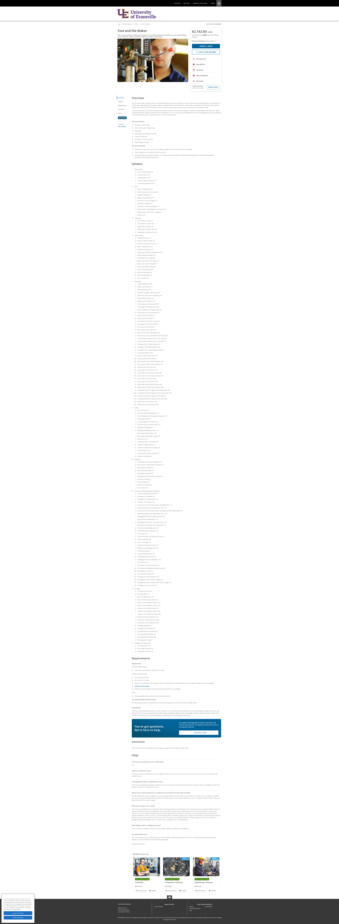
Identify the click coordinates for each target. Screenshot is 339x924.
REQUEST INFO (213, 87)
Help (190, 910)
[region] (18, 908)
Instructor (121, 109)
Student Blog (208, 906)
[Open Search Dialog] (218, 3)
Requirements (122, 105)
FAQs (119, 113)
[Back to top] (169, 904)
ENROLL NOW (206, 46)
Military (191, 906)
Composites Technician (174, 882)
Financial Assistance (194, 908)
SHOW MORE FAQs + (138, 844)
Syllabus (120, 101)
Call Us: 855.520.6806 (213, 24)
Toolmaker (139, 882)
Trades (136, 24)
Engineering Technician (204, 882)
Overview (121, 98)
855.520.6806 (122, 126)
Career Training (158, 906)
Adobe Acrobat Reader (142, 686)
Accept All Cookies (18, 913)
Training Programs (127, 24)
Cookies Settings (18, 917)
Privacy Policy (172, 919)
